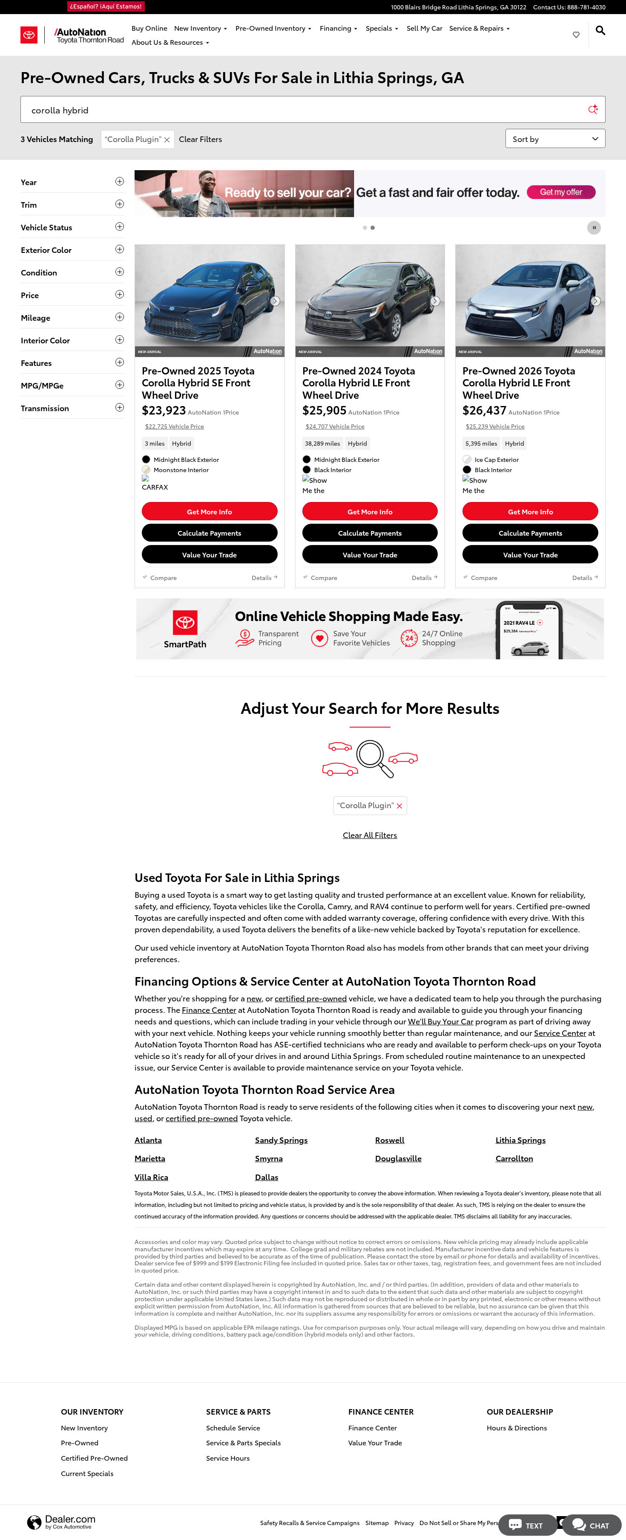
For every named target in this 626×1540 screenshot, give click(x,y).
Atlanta (148, 1139)
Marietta (150, 1157)
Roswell (390, 1139)
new (254, 997)
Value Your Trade (209, 554)
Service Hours (228, 1457)
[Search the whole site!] (601, 30)
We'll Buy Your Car (441, 1020)
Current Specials (87, 1473)
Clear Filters (200, 138)
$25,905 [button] (350, 416)
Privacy (404, 1522)
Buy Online (149, 27)
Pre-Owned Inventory (270, 27)
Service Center (560, 1032)
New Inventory (197, 27)
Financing (335, 27)
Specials (379, 27)
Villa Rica (151, 1176)
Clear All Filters (370, 834)
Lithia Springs (521, 1139)
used (143, 1117)
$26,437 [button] (511, 416)
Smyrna (269, 1157)
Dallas (267, 1176)
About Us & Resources (167, 41)
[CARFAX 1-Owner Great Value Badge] (158, 485)
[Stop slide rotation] (595, 227)
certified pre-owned (311, 997)
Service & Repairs (476, 27)
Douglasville (398, 1157)
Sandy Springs (281, 1139)
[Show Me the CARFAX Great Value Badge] (478, 485)
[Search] (593, 109)
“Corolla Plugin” (133, 138)
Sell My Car (424, 27)
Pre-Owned (79, 1442)
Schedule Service (233, 1427)
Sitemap (377, 1522)
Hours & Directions (517, 1427)
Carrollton (514, 1157)
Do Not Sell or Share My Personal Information (483, 1522)
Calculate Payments (209, 532)
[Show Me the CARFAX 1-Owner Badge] (318, 485)
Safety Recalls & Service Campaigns (310, 1522)
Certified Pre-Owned (94, 1457)
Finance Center (209, 1009)
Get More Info (209, 511)
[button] (210, 443)
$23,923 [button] (190, 416)
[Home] (32, 35)
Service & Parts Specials (243, 1442)
